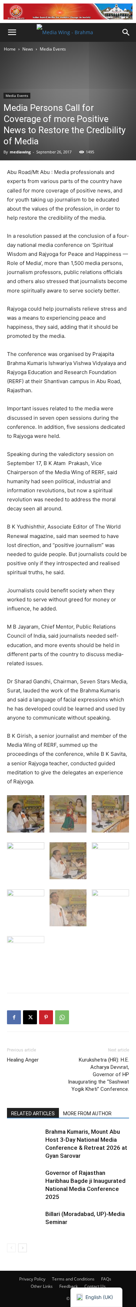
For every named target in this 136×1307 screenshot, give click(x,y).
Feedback (68, 1286)
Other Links (42, 1286)
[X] (30, 1017)
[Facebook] (14, 1017)
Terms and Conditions (73, 1279)
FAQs (106, 1279)
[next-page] (22, 1248)
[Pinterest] (46, 1017)
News (27, 49)
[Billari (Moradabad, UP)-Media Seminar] (24, 1222)
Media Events (53, 49)
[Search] (126, 32)
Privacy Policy (32, 1279)
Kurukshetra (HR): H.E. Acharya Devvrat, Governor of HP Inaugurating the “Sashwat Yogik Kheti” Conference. (98, 1074)
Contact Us (95, 1286)
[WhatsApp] (62, 1017)
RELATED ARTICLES (33, 1113)
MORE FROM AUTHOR (87, 1113)
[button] (12, 32)
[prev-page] (11, 1248)
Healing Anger (23, 1060)
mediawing (20, 151)
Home (10, 49)
